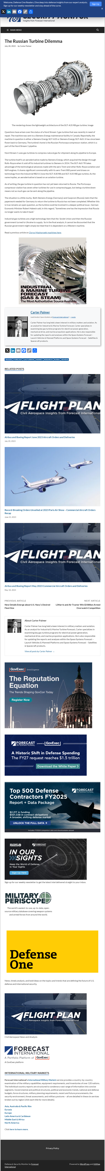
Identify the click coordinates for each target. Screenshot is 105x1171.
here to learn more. (19, 1129)
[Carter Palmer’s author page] (17, 326)
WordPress (85, 1164)
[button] (73, 317)
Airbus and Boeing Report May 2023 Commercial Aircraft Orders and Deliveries (46, 586)
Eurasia (8, 1109)
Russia (57, 359)
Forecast (18, 359)
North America (12, 1122)
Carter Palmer (25, 46)
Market (39, 359)
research (48, 359)
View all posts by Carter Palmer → (40, 651)
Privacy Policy (52, 1148)
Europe (8, 1112)
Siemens (64, 359)
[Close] (102, 8)
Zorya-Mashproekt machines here (45, 232)
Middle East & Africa (14, 1119)
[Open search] (98, 30)
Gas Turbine (29, 359)
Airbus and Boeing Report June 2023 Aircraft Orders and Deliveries (40, 437)
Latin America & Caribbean (17, 1116)
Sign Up (95, 4)
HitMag (97, 1164)
